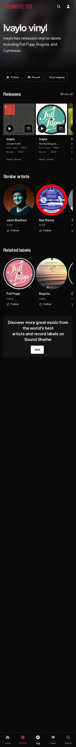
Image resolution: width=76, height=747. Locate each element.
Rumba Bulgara (47, 143)
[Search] (58, 6)
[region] (38, 133)
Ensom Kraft (13, 143)
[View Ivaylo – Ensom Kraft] (19, 119)
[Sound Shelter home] (18, 7)
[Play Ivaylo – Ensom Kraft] (9, 128)
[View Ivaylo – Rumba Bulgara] (51, 119)
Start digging (56, 77)
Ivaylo (10, 139)
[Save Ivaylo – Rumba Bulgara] (60, 128)
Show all (66, 94)
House (10, 151)
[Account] (68, 6)
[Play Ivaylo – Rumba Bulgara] (42, 128)
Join (37, 349)
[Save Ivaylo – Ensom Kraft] (28, 128)
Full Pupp (11, 147)
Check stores (13, 159)
